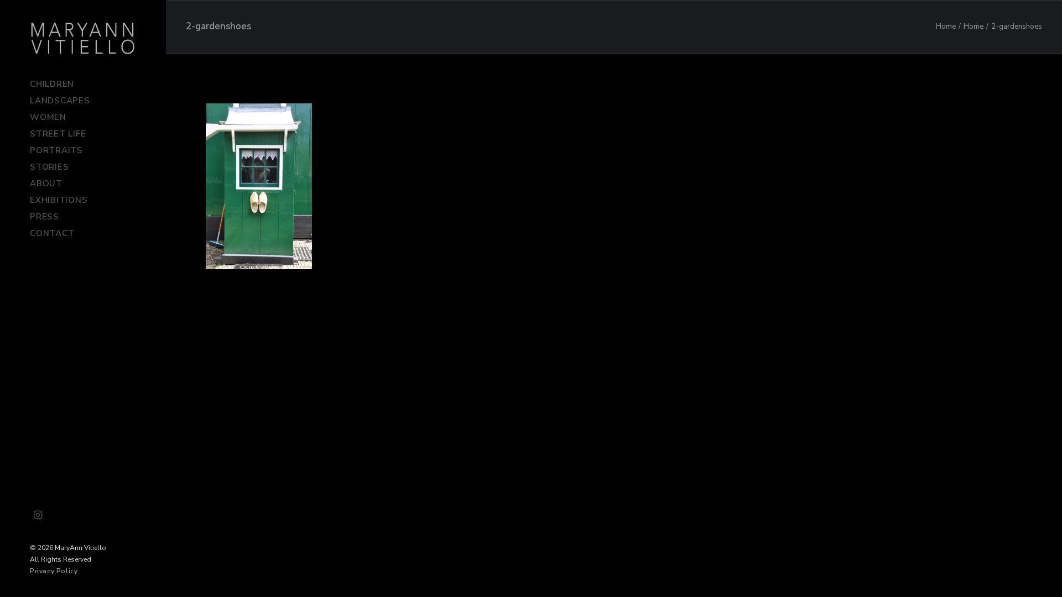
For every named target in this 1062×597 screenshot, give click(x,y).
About (46, 183)
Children (52, 84)
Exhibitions (58, 200)
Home (946, 27)
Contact (52, 233)
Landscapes (60, 100)
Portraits (56, 150)
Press (44, 216)
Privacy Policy (53, 571)
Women (48, 117)
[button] (38, 515)
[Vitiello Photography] (83, 38)
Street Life (58, 133)
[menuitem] (83, 84)
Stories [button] (49, 166)
